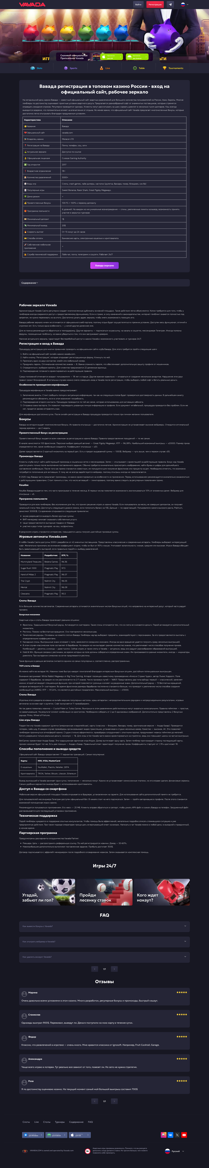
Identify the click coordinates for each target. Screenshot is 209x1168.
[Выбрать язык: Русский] (185, 4)
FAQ (90, 1121)
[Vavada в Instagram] (163, 1135)
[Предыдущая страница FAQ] (94, 969)
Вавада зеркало (104, 265)
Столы (46, 1121)
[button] (206, 36)
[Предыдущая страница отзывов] (94, 1101)
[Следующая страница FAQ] (114, 969)
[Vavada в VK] (170, 1135)
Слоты (26, 1121)
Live (36, 1121)
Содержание (76, 1121)
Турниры (60, 1121)
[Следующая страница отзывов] (114, 1101)
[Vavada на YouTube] (184, 1135)
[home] (32, 5)
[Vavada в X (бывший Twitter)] (177, 1135)
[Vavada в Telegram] (170, 4)
